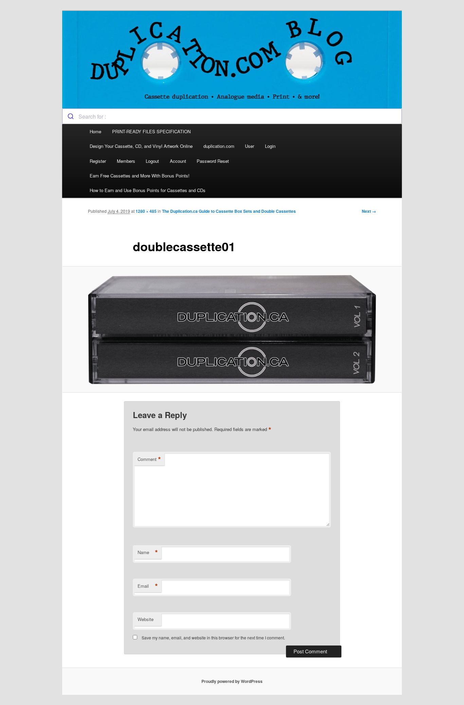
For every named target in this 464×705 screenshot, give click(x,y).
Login (270, 146)
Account (178, 161)
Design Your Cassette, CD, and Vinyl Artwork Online (141, 146)
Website (146, 619)
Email (148, 586)
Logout (152, 161)
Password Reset (213, 161)
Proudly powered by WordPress (232, 681)
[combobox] (232, 116)
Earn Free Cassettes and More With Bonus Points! (140, 175)
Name (148, 552)
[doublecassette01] (232, 329)
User (249, 146)
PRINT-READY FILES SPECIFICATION (152, 131)
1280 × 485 (146, 211)
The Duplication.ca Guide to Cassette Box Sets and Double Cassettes (229, 211)
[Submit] (70, 116)
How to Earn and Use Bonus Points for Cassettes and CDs (148, 190)
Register (98, 161)
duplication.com (218, 146)
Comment (149, 459)
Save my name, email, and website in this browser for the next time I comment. (213, 637)
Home (95, 131)
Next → (369, 211)
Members (126, 161)
